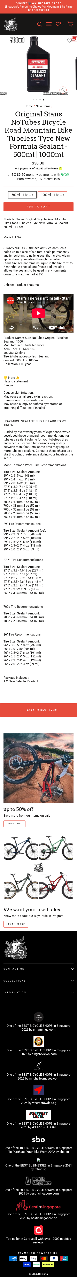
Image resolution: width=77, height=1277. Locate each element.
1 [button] (34, 100)
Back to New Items (41, 710)
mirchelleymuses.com (44, 1078)
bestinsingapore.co (44, 1218)
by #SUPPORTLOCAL (42, 1127)
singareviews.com (44, 1054)
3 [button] (40, 100)
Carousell (30, 1239)
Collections (14, 980)
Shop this (14, 824)
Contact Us (13, 968)
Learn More (16, 924)
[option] (38, 6)
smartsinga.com (44, 1029)
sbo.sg (64, 1152)
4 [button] (44, 100)
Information (14, 992)
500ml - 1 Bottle (22, 195)
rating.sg (40, 1169)
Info (57, 179)
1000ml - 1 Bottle (52, 195)
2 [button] (37, 100)
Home (28, 106)
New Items (43, 106)
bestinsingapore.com (44, 1193)
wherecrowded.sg (44, 1103)
